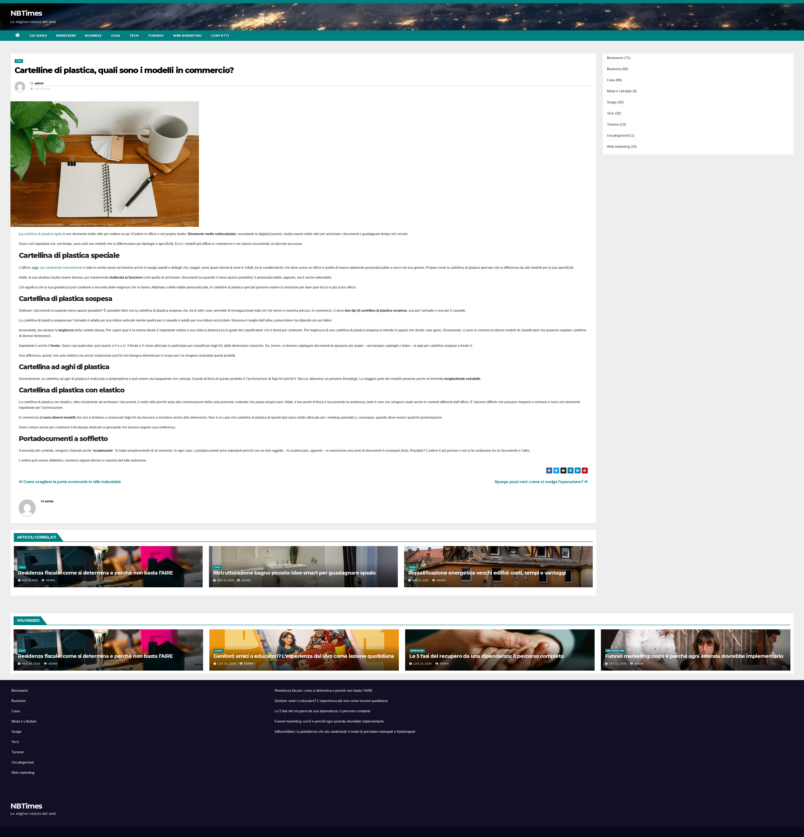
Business (93, 35)
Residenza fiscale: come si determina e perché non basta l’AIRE (95, 573)
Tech (134, 35)
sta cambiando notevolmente (61, 267)
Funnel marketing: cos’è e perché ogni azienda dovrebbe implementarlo (694, 656)
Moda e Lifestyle (619, 91)
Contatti (220, 35)
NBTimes (26, 13)
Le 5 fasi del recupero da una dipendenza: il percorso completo (486, 656)
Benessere (66, 35)
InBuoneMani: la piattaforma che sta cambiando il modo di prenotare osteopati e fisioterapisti (345, 731)
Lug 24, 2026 (227, 663)
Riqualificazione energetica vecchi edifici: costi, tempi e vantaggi (487, 573)
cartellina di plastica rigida (42, 234)
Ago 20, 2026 (31, 663)
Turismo (156, 35)
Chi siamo (38, 35)
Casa (115, 35)
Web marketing (187, 35)
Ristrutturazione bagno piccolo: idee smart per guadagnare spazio (294, 573)
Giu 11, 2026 (617, 663)
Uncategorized (618, 135)
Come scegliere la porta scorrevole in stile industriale (71, 482)
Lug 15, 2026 (422, 663)
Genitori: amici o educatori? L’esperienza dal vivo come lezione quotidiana (304, 656)
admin (39, 83)
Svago (612, 102)
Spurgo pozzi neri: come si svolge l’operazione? (539, 482)
